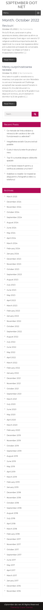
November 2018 (14, 498)
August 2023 (12, 280)
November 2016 (14, 591)
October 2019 (13, 446)
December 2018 (14, 492)
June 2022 (11, 347)
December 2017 (14, 539)
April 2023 (11, 300)
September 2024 (14, 217)
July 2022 (11, 342)
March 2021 (12, 399)
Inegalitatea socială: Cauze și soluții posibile (22, 143)
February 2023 (13, 311)
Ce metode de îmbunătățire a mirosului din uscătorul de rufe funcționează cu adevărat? (20, 133)
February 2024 (13, 248)
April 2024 (11, 238)
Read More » (9, 60)
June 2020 (11, 409)
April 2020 (11, 420)
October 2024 (13, 212)
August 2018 (12, 513)
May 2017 (11, 565)
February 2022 (13, 368)
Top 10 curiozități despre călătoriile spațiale (22, 159)
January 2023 (13, 316)
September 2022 (14, 332)
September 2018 (14, 508)
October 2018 (13, 503)
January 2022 (13, 373)
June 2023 (11, 290)
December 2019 (14, 435)
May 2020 (11, 415)
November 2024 (14, 207)
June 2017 (11, 560)
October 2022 (13, 326)
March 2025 (12, 197)
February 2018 (13, 534)
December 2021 (14, 378)
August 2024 (12, 223)
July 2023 (11, 285)
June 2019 (11, 461)
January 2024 (13, 254)
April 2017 (11, 570)
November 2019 (14, 441)
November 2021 (14, 383)
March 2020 (12, 425)
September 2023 (14, 274)
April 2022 (11, 357)
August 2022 (12, 337)
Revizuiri (7, 25)
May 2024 (11, 233)
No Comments (26, 29)
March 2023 (12, 306)
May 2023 (11, 295)
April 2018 (11, 524)
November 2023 (14, 264)
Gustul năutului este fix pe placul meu (22, 151)
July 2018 (11, 518)
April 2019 (11, 472)
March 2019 (12, 477)
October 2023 (13, 269)
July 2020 (11, 404)
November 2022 (14, 321)
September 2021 (14, 394)
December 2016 (14, 586)
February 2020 (13, 430)
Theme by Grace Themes (21, 607)
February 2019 (13, 482)
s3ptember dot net (21, 5)
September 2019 (14, 451)
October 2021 (13, 389)
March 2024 (12, 243)
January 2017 (12, 581)
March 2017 (12, 575)
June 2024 (11, 228)
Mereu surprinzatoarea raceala (17, 68)
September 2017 (14, 555)
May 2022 (11, 352)
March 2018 (12, 529)
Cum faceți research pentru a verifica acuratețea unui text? (20, 167)
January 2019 (12, 487)
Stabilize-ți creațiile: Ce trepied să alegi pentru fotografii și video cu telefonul (21, 177)
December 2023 (14, 259)
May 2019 (11, 466)
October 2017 (13, 549)
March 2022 (12, 363)
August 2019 (12, 456)
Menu (6, 13)
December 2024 (14, 202)
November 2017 (14, 544)
